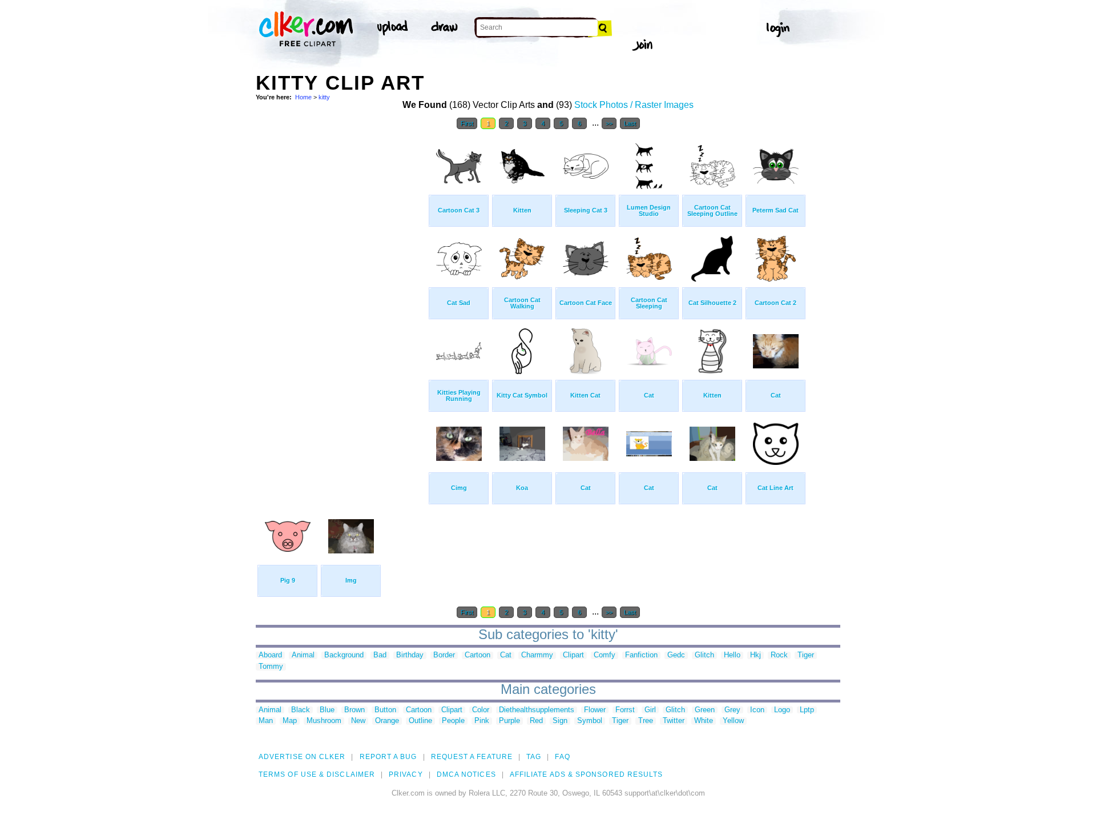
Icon (757, 710)
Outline (420, 721)
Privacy (406, 774)
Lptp (807, 710)
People (453, 721)
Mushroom (324, 721)
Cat (505, 655)
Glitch (704, 655)
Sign (560, 721)
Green (705, 710)
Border (444, 655)
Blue (327, 710)
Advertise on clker (302, 757)
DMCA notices (466, 774)
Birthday (410, 655)
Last (630, 123)
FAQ (562, 757)
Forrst (625, 710)
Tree (645, 721)
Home (303, 97)
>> (609, 123)
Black (300, 710)
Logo (782, 710)
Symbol (589, 721)
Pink (481, 721)
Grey (732, 710)
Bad (379, 655)
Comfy (604, 655)
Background (344, 655)
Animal (303, 655)
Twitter (673, 721)
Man (266, 721)
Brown (354, 710)
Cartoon (477, 655)
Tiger (805, 655)
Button (385, 710)
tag (533, 757)
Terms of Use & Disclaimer (317, 774)
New (358, 721)
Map (290, 721)
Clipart (573, 655)
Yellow (733, 721)
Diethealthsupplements (536, 710)
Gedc (676, 655)
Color (480, 710)
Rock (779, 655)
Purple (509, 721)
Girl (650, 710)
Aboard (270, 655)
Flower (595, 710)
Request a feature (472, 757)
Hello (732, 655)
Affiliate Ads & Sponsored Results (586, 774)
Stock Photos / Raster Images (634, 105)
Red (536, 721)
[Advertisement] (341, 307)
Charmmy (537, 655)
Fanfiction (641, 655)
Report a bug (388, 757)
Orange (387, 721)
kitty (324, 97)
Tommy (271, 667)
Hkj (755, 655)
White (703, 721)
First (467, 123)
